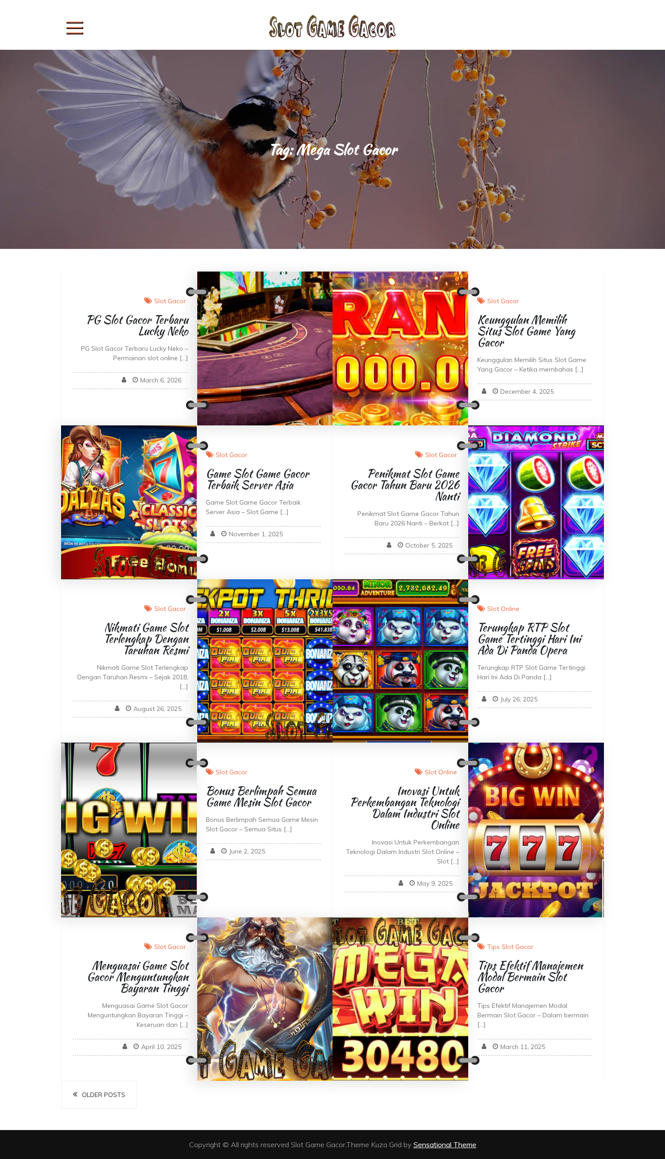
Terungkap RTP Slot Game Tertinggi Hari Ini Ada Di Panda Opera (529, 639)
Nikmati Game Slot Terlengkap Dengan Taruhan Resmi (146, 639)
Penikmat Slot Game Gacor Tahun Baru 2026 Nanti (404, 485)
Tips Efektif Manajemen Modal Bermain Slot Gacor (530, 977)
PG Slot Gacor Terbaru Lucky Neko (137, 325)
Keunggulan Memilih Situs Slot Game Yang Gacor (526, 331)
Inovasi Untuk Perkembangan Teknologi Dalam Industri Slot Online (404, 808)
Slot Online (503, 609)
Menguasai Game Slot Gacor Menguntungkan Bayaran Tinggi (137, 977)
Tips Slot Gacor (510, 947)
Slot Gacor (170, 301)
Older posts (103, 1095)
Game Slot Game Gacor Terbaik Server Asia (257, 479)
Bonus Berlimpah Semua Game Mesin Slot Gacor (261, 796)
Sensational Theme (444, 1144)
